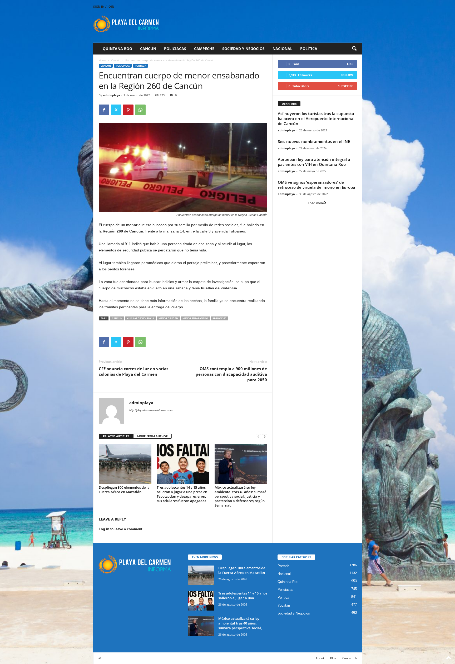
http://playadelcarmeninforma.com (150, 410)
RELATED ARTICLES (116, 436)
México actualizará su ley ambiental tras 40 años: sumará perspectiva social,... (241, 623)
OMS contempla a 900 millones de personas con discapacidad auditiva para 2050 (231, 374)
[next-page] (264, 436)
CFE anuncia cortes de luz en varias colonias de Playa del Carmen (133, 371)
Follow (347, 75)
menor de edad (168, 318)
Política (308, 48)
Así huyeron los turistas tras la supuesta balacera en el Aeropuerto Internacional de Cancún (316, 118)
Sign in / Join (103, 6)
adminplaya (111, 95)
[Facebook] (104, 110)
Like (350, 64)
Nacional (282, 48)
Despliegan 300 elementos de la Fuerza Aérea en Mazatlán (124, 489)
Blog (333, 658)
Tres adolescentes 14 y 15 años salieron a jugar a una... (242, 595)
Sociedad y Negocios (243, 48)
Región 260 (219, 318)
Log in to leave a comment (120, 529)
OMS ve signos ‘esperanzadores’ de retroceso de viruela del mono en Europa (316, 185)
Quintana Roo (117, 48)
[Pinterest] (128, 110)
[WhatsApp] (140, 110)
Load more (316, 203)
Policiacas (175, 48)
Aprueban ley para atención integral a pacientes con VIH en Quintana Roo (314, 162)
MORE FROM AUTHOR (152, 436)
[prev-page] (258, 436)
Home (102, 60)
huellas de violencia (140, 318)
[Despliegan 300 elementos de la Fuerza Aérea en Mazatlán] (125, 464)
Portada (140, 65)
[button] (354, 48)
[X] (116, 110)
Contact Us (349, 658)
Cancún (148, 48)
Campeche (204, 48)
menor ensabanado (195, 318)
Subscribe (345, 86)
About (320, 658)
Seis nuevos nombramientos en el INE (314, 141)
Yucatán (284, 605)
